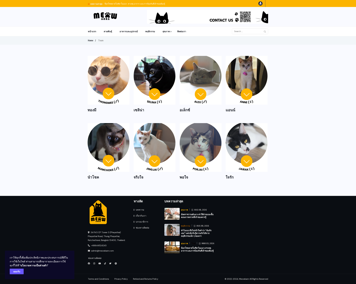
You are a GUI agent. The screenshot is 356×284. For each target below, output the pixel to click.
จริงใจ (138, 177)
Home (90, 40)
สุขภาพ (166, 31)
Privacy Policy (121, 279)
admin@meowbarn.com (102, 250)
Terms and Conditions (98, 279)
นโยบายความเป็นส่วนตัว (33, 265)
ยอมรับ (16, 271)
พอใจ (184, 177)
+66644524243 (99, 245)
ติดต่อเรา (181, 31)
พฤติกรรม (150, 31)
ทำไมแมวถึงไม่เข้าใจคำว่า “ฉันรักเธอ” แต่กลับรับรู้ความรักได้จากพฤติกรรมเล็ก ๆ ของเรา (196, 233)
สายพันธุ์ (108, 31)
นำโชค (93, 177)
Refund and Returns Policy (145, 279)
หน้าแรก (92, 31)
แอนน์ (230, 109)
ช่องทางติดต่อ (142, 227)
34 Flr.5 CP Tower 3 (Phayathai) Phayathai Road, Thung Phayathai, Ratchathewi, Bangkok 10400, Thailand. (106, 236)
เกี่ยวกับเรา (141, 215)
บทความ (140, 209)
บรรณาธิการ (142, 221)
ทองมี (92, 109)
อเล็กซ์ (185, 109)
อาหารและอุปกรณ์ (129, 31)
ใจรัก (230, 177)
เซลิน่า (139, 109)
